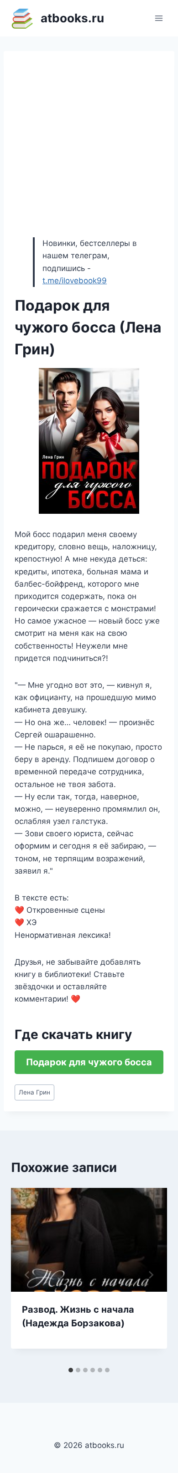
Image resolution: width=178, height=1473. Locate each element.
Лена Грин (34, 1092)
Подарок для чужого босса (89, 1062)
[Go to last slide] (27, 1275)
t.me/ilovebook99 (74, 280)
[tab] (70, 1370)
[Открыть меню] (158, 18)
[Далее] (150, 1275)
